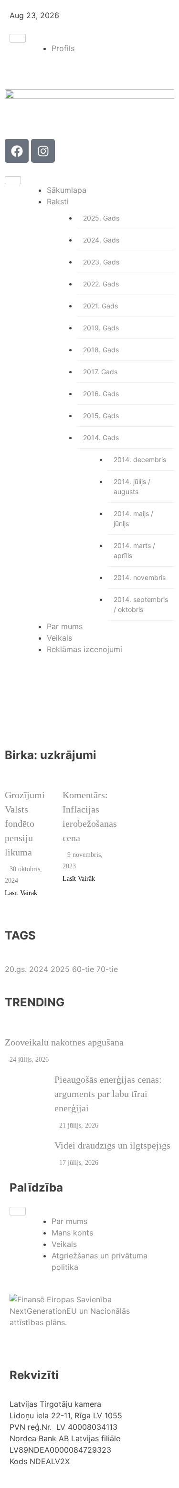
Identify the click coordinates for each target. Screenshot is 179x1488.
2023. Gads (101, 262)
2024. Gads (101, 240)
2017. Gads (100, 372)
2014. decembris (140, 459)
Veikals (59, 638)
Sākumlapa (66, 190)
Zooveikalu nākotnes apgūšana (64, 1042)
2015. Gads (101, 416)
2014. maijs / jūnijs (133, 518)
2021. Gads (100, 306)
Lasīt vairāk (21, 893)
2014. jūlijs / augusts (132, 486)
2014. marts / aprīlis (134, 550)
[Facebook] (17, 151)
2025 (61, 969)
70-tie (107, 969)
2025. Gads (101, 218)
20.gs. (17, 969)
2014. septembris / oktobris (141, 604)
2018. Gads (101, 350)
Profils (63, 48)
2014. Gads (101, 437)
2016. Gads (101, 394)
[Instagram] (43, 151)
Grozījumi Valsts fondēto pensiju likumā (25, 823)
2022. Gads (101, 284)
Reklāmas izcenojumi (84, 649)
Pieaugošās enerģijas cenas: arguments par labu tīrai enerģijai (108, 1093)
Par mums (65, 626)
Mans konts (72, 1232)
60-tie (84, 969)
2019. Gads (101, 328)
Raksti (58, 201)
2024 (40, 969)
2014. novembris (140, 577)
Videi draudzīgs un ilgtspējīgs (112, 1145)
